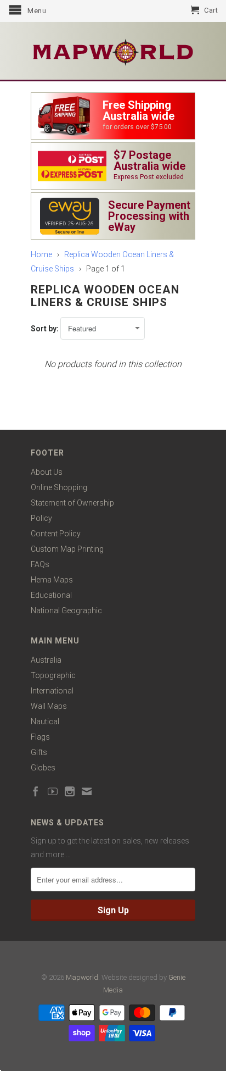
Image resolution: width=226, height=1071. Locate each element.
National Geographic (66, 610)
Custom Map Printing (67, 549)
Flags (40, 737)
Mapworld (82, 977)
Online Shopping (59, 487)
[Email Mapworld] (87, 791)
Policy (41, 518)
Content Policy (56, 533)
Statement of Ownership (72, 502)
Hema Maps (52, 579)
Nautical (45, 721)
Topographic (53, 675)
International (52, 690)
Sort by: (45, 328)
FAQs (40, 564)
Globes (43, 767)
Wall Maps (49, 706)
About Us (47, 472)
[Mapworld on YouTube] (53, 791)
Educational (51, 595)
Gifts (39, 752)
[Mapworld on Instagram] (70, 791)
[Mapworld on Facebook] (36, 791)
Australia (46, 660)
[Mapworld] (113, 50)
